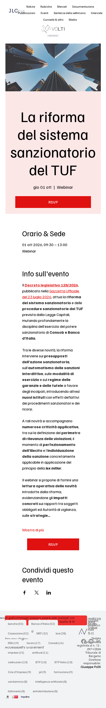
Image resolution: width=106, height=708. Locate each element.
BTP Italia (64, 662)
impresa (17, 652)
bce (62, 633)
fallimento (18, 691)
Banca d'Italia (44, 624)
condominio (19, 681)
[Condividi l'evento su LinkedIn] (48, 593)
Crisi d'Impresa (21, 672)
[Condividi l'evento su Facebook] (24, 593)
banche (17, 624)
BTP (42, 662)
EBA (15, 643)
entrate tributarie (47, 691)
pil (44, 672)
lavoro (35, 643)
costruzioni (19, 662)
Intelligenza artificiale (52, 681)
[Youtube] (90, 641)
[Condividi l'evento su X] (36, 593)
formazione (65, 672)
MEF (43, 633)
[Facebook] (83, 641)
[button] (30, 6)
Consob (57, 643)
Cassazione (20, 633)
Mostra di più (33, 529)
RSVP (53, 202)
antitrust (41, 652)
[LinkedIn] (98, 641)
